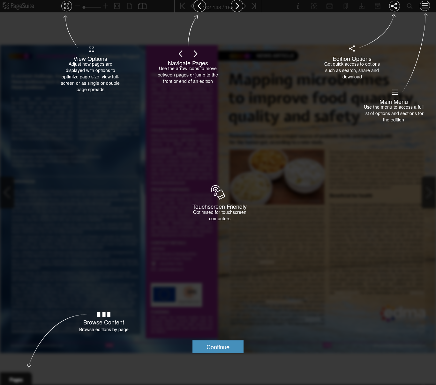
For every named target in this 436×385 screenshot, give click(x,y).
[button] (218, 346)
